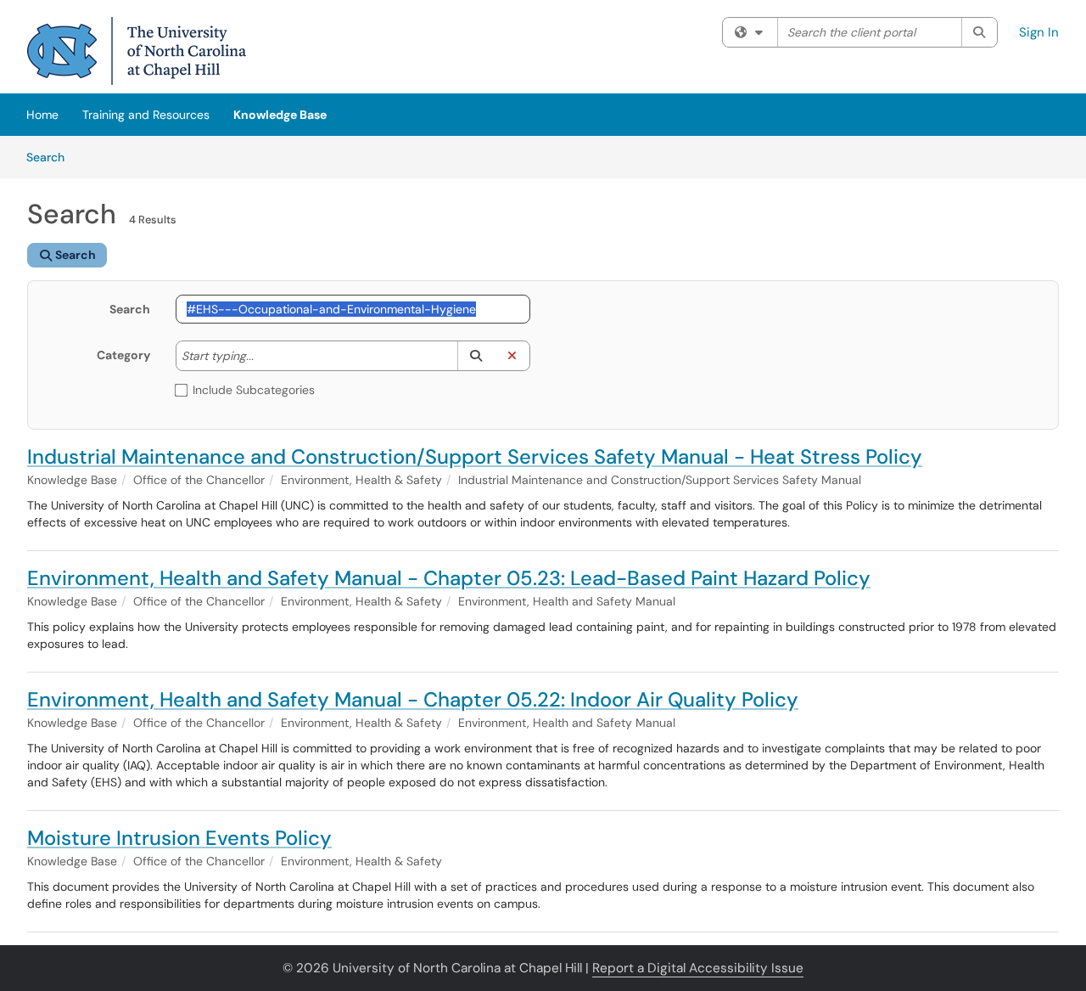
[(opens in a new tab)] (136, 51)
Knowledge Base (280, 114)
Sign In (1039, 32)
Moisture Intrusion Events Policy (179, 838)
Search (51, 157)
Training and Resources (146, 114)
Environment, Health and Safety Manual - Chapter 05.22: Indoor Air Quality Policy (412, 699)
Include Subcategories (254, 389)
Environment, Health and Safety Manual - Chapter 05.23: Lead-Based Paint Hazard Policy (448, 578)
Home (42, 114)
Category (123, 355)
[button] (475, 355)
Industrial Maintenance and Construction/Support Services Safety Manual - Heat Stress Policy (474, 456)
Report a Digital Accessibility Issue (697, 968)
